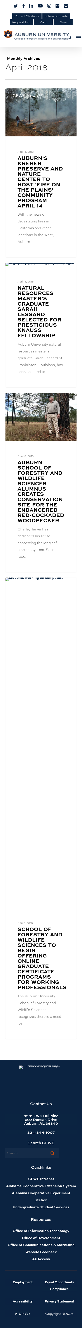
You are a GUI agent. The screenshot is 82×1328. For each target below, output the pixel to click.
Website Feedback (41, 1251)
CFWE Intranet (41, 1178)
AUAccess (41, 1258)
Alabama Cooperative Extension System (41, 1185)
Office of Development (41, 1237)
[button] (77, 37)
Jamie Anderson (25, 268)
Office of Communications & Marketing (41, 1244)
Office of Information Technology (41, 1230)
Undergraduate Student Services (41, 1206)
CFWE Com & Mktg (27, 93)
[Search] (52, 1153)
